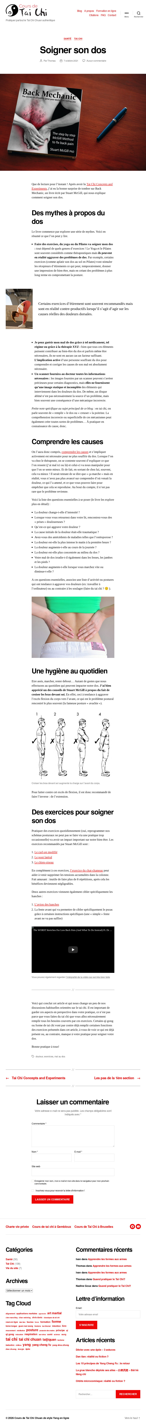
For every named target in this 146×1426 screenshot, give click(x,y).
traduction (10, 1345)
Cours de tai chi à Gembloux (51, 1226)
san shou (42, 1334)
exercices (48, 1056)
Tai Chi (78, 38)
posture (32, 1329)
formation (45, 1321)
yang (27, 1344)
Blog (79, 10)
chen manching (12, 1317)
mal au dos (59, 1056)
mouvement (11, 1330)
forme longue (11, 1326)
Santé (67, 38)
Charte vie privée (17, 1226)
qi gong (10, 1334)
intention (56, 1325)
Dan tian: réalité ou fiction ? (92, 1356)
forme (56, 1321)
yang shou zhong (60, 1345)
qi (67, 1330)
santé (49, 1334)
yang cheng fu (41, 1345)
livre (64, 1325)
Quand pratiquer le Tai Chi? (109, 1279)
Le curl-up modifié (46, 852)
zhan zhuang (11, 1349)
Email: (79, 1308)
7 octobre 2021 (71, 60)
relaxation (19, 1334)
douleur (39, 1056)
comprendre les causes (75, 452)
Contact (112, 15)
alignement (10, 1313)
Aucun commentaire (96, 60)
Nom (35, 1151)
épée (28, 1348)
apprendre (42, 1314)
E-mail (78, 1151)
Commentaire (39, 1123)
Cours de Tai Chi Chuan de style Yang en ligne (41, 1418)
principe (60, 1330)
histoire (38, 1326)
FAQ (103, 15)
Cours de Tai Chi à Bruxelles (93, 1226)
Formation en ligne (106, 10)
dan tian (22, 1322)
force (37, 1322)
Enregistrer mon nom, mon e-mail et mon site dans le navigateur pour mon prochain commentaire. (72, 1182)
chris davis (37, 1317)
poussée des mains (46, 1330)
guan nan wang (26, 1325)
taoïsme (60, 1340)
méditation (21, 1330)
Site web (36, 1166)
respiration (31, 1334)
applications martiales (26, 1313)
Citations (94, 15)
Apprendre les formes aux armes (107, 1259)
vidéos (18, 1345)
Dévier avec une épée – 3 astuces (95, 1349)
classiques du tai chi (51, 1317)
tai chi (11, 1339)
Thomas (51, 60)
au (52, 862)
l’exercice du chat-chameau (86, 870)
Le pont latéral (43, 857)
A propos (89, 10)
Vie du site (12, 1268)
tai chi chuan (30, 1339)
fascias (30, 1321)
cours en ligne (12, 1322)
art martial (54, 1313)
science (57, 1334)
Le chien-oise (43, 862)
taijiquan (49, 1339)
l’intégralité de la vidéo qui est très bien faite (88, 977)
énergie (21, 1349)
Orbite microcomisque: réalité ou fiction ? (100, 1381)
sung (63, 1334)
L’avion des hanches (47, 904)
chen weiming (25, 1317)
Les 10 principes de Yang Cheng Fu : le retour (103, 1363)
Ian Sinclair (46, 1326)
